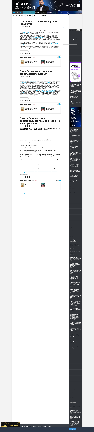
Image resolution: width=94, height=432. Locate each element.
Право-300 (15, 15)
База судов (35, 15)
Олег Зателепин (23, 82)
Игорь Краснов (48, 82)
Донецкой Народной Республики (30, 171)
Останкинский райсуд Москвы (47, 91)
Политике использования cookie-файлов (25, 430)
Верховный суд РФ (24, 174)
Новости (72, 30)
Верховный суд (23, 131)
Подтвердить (72, 429)
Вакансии (40, 426)
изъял (23, 92)
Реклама (34, 426)
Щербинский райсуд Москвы (37, 37)
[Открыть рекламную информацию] (80, 81)
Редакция (23, 426)
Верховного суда (26, 32)
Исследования (43, 15)
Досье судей (29, 15)
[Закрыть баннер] (19, 423)
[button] (25, 26)
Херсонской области (27, 172)
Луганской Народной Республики (44, 171)
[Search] (67, 15)
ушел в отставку (52, 90)
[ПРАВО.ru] (17, 12)
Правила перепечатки (47, 426)
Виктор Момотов (39, 90)
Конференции (22, 15)
